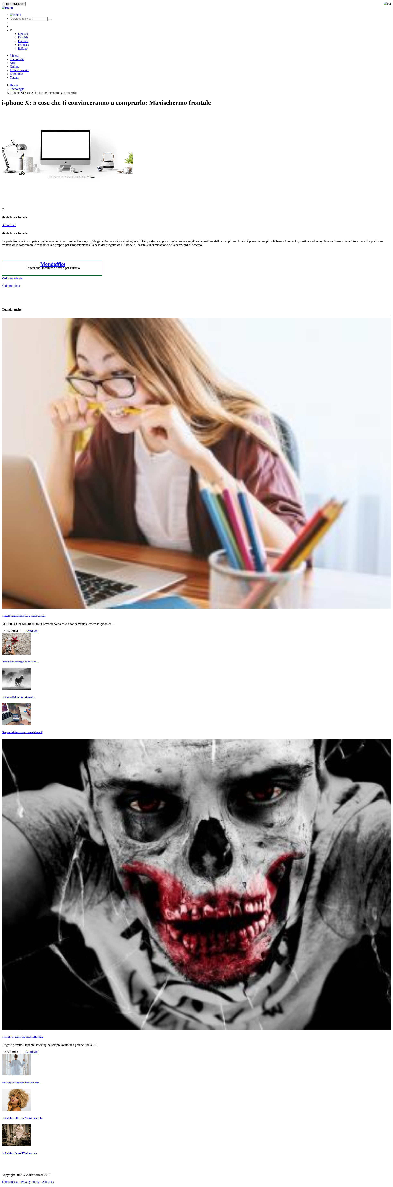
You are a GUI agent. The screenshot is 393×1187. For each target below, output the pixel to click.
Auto (13, 62)
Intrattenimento (19, 70)
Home (14, 85)
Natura (14, 77)
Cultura (14, 66)
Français (23, 44)
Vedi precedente (12, 278)
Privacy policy (30, 1182)
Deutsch (23, 33)
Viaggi (14, 55)
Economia (16, 74)
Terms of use (10, 1182)
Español (23, 41)
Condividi (9, 225)
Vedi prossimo (11, 285)
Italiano (23, 48)
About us (48, 1182)
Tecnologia (17, 59)
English (23, 37)
